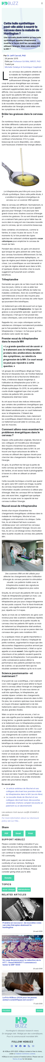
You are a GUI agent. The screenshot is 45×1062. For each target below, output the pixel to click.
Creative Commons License (25, 1054)
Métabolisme (24, 889)
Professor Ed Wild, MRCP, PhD (26, 61)
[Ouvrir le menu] (42, 3)
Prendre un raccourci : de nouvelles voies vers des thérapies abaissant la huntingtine (22, 925)
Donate (8, 878)
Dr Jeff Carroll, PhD (16, 55)
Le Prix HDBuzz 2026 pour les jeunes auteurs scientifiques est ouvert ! (20, 998)
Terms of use (17, 1059)
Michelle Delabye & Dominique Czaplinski (23, 67)
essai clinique (9, 889)
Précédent (6, 1010)
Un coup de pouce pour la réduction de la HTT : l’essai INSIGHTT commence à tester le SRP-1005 (22, 962)
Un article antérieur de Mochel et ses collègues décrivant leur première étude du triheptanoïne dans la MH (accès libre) (24, 791)
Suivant (39, 1010)
